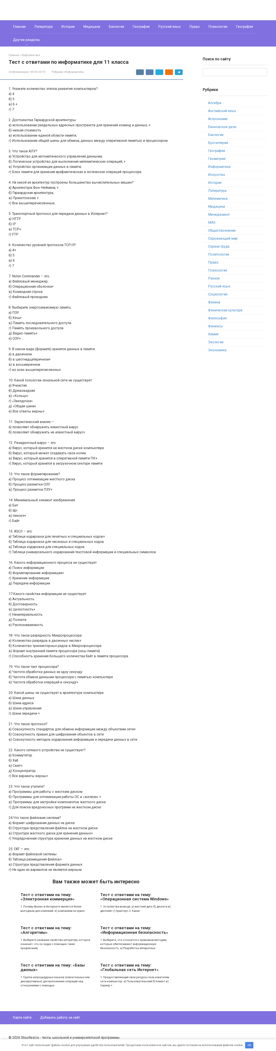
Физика (214, 302)
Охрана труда (218, 246)
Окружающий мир (223, 238)
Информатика (74, 71)
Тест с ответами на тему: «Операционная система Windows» (134, 897)
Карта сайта (22, 1017)
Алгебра (214, 103)
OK (249, 1045)
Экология (215, 342)
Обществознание (222, 230)
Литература (43, 27)
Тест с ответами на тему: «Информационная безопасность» (134, 930)
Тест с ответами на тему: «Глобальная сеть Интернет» (129, 967)
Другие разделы (26, 40)
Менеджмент (219, 214)
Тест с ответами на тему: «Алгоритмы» (46, 930)
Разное (214, 278)
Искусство (216, 175)
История (68, 27)
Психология (217, 27)
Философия (217, 318)
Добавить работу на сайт (60, 1017)
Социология (217, 294)
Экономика (217, 350)
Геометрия (216, 159)
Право (194, 27)
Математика (217, 199)
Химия (213, 334)
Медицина (91, 27)
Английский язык (222, 111)
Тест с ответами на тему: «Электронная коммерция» (47, 897)
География (141, 27)
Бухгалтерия (218, 143)
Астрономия (217, 119)
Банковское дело (222, 127)
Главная (19, 27)
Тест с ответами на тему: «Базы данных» (52, 967)
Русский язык (169, 27)
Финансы (215, 326)
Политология (218, 254)
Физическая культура (225, 310)
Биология (116, 27)
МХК (212, 222)
